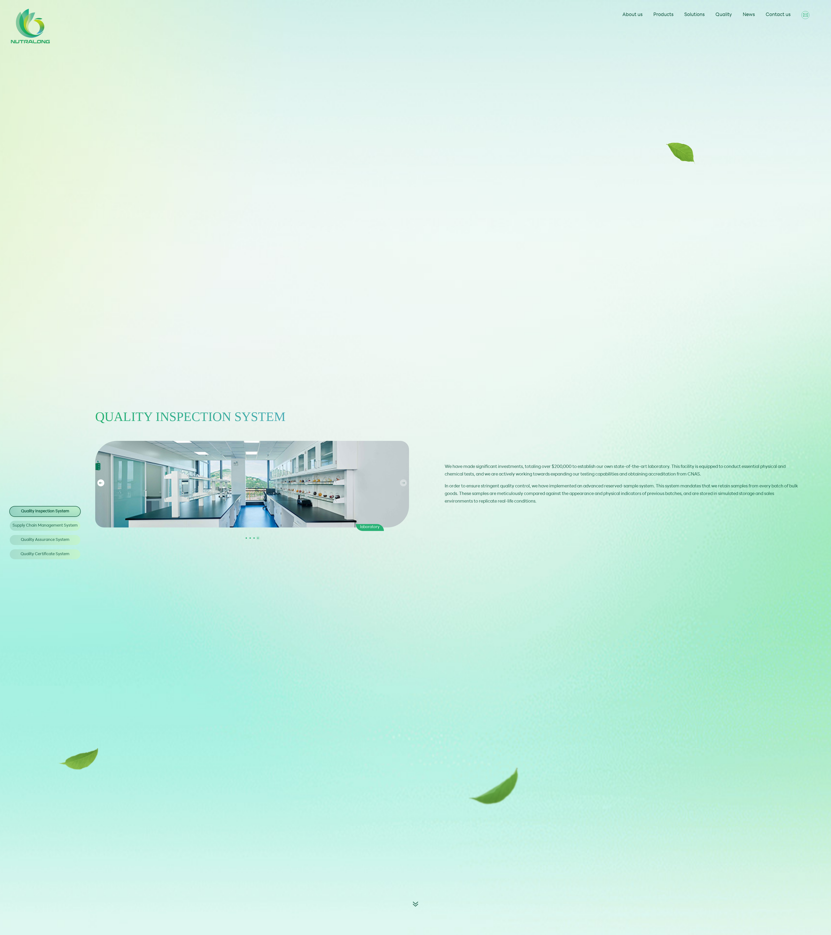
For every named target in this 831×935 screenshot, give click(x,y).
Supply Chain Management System (45, 526)
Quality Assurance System (45, 540)
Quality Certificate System (45, 554)
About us (632, 14)
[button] (403, 482)
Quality (723, 14)
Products (663, 14)
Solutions (694, 14)
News (749, 14)
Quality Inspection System (45, 511)
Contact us (778, 14)
